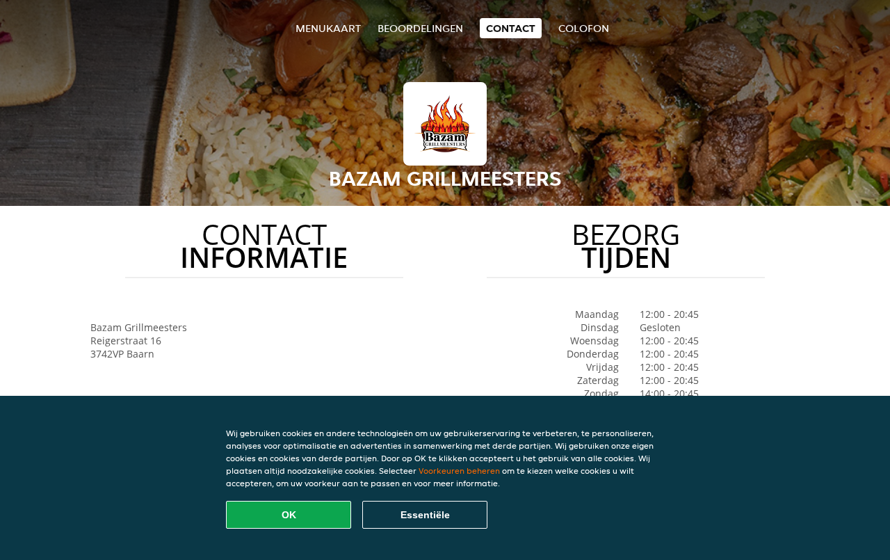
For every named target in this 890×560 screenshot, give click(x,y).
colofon (583, 28)
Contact (510, 28)
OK (289, 514)
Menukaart (328, 28)
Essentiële (425, 514)
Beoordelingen (420, 28)
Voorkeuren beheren (459, 470)
